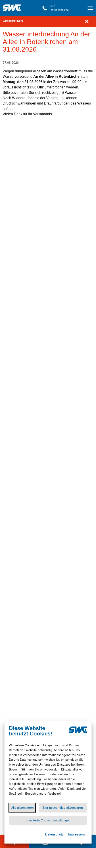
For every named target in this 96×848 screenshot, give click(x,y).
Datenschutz (54, 834)
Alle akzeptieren (22, 807)
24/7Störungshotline (59, 8)
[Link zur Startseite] (13, 5)
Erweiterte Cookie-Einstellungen (48, 820)
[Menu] (90, 9)
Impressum (76, 834)
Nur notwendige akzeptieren (63, 807)
